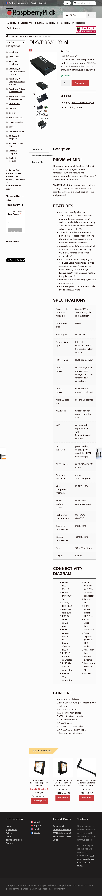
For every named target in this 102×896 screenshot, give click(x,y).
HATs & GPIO (14, 104)
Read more (86, 798)
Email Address (14, 214)
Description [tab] (36, 149)
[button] (30, 50)
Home (11, 36)
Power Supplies (16, 122)
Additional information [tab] (40, 155)
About (33, 3)
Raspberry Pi (12, 23)
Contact (42, 3)
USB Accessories (16, 131)
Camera (12, 108)
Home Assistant (16, 117)
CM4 (79, 107)
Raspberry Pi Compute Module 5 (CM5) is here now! (62, 829)
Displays (12, 113)
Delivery (9, 833)
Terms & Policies (14, 840)
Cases (12, 127)
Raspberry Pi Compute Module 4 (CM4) (17, 81)
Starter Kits (26, 23)
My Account (23, 3)
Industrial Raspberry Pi (45, 23)
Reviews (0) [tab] (37, 162)
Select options (39, 801)
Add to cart (80, 83)
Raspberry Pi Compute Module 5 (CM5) (17, 71)
